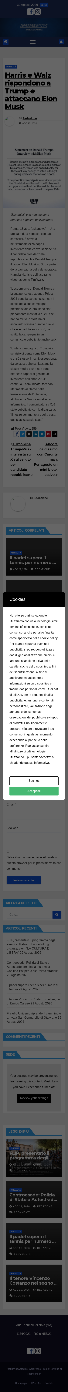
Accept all (34, 791)
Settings (34, 780)
